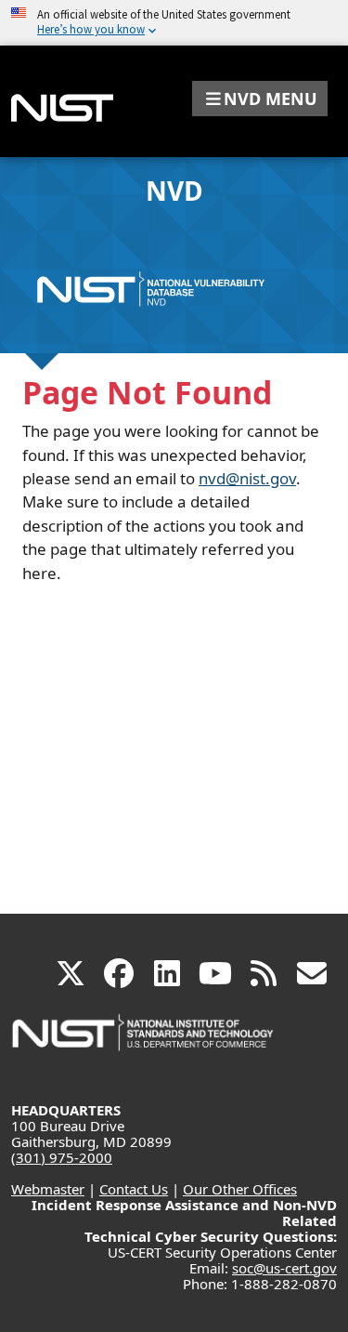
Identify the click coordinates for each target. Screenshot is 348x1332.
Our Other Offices (240, 1189)
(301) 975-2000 (61, 1157)
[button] (260, 98)
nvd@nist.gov (247, 478)
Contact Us (133, 1189)
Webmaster (47, 1189)
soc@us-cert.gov (284, 1268)
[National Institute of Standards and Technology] (144, 1041)
